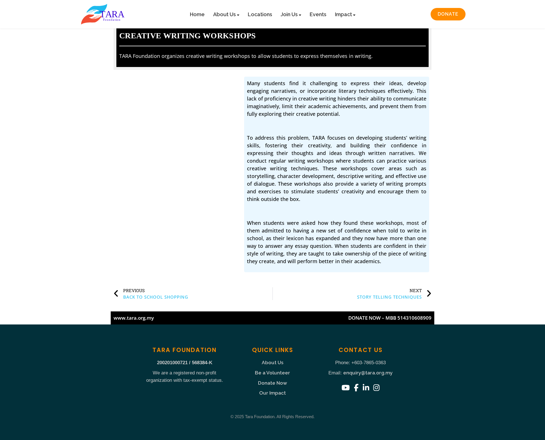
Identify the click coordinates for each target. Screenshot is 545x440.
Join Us (290, 14)
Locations (260, 14)
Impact (344, 14)
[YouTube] (345, 387)
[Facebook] (356, 387)
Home (197, 14)
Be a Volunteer (272, 373)
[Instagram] (376, 387)
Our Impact (272, 393)
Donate (448, 14)
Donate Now (272, 383)
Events (318, 14)
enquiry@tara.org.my (368, 373)
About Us (225, 14)
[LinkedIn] (366, 387)
